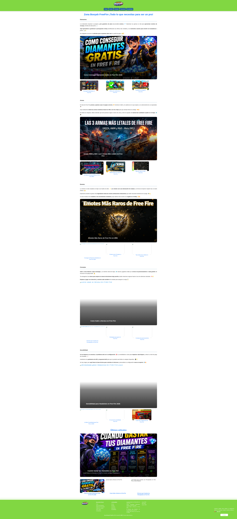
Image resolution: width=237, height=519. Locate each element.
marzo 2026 (144, 504)
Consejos (116, 9)
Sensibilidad (130, 9)
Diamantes (122, 9)
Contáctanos (98, 510)
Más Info (218, 511)
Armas (105, 9)
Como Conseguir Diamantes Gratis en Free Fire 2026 (133, 505)
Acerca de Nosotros (100, 505)
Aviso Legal (98, 509)
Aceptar (224, 514)
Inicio (97, 504)
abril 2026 (144, 503)
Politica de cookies (99, 508)
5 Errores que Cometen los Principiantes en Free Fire (133, 510)
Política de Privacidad (100, 506)
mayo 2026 (144, 502)
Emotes (111, 9)
